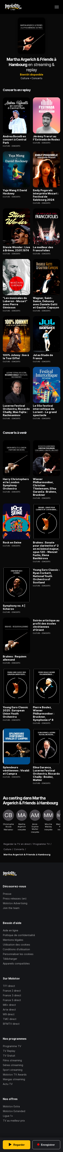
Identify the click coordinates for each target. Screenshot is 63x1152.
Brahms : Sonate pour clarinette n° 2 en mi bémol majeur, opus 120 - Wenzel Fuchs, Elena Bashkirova (46, 550)
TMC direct (9, 1019)
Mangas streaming (14, 1079)
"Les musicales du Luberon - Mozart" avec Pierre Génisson (15, 302)
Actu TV (8, 1084)
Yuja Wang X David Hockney (15, 192)
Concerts (36, 78)
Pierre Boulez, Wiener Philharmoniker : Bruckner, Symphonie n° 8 (43, 714)
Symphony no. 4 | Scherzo (14, 607)
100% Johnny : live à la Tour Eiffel (16, 357)
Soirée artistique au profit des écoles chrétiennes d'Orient (46, 625)
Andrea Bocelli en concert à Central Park (14, 139)
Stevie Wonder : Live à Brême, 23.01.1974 (16, 249)
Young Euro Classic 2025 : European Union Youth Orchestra (15, 712)
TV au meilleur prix (14, 1120)
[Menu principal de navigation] (57, 7)
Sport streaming (12, 1069)
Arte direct (9, 1009)
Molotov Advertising (15, 903)
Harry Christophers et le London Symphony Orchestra (16, 484)
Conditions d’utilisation (16, 949)
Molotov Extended (14, 1111)
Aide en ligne (10, 930)
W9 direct (9, 1014)
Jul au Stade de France (43, 357)
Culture (25, 78)
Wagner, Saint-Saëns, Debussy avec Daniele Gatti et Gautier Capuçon (46, 302)
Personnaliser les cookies (18, 954)
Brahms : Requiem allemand (14, 658)
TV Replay (9, 1051)
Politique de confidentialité (19, 935)
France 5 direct (12, 1000)
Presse (7, 893)
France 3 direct (12, 995)
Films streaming (12, 1060)
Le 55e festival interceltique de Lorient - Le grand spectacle (45, 410)
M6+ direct (9, 1004)
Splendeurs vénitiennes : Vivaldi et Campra (16, 770)
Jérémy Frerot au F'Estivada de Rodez (46, 138)
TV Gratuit (9, 1055)
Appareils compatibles (16, 963)
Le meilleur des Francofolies (43, 249)
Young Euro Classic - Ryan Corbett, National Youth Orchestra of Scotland (46, 576)
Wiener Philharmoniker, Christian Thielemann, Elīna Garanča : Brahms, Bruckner (45, 487)
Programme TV (12, 1046)
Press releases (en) (15, 898)
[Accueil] (13, 7)
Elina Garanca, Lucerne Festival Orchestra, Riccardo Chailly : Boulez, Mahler (46, 774)
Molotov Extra (11, 1106)
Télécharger (10, 958)
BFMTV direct (11, 1023)
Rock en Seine (12, 542)
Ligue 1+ (8, 1115)
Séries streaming (13, 1065)
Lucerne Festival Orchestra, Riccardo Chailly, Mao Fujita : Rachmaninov (16, 410)
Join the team (11, 908)
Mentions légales (13, 939)
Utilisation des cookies (16, 944)
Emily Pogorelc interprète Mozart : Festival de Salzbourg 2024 (46, 195)
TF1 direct (9, 986)
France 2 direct (12, 990)
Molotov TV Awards (15, 1074)
